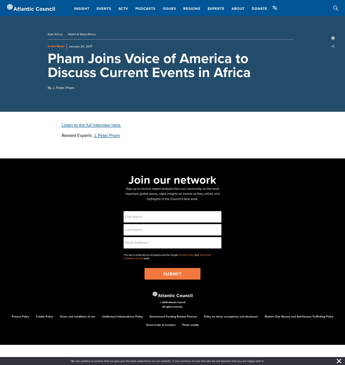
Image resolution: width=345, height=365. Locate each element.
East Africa (55, 34)
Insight (81, 8)
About (238, 8)
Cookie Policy (44, 317)
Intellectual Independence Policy (122, 317)
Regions (191, 8)
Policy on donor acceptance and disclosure (231, 317)
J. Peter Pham (107, 135)
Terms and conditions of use (77, 317)
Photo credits (190, 325)
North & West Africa (81, 34)
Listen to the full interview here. (91, 125)
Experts (216, 8)
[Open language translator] (275, 7)
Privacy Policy (186, 255)
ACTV (123, 8)
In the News (56, 46)
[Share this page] (333, 46)
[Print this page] (333, 38)
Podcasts (145, 8)
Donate (259, 8)
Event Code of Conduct (160, 325)
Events (104, 8)
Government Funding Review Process (173, 317)
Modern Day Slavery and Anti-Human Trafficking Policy (299, 317)
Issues (169, 8)
